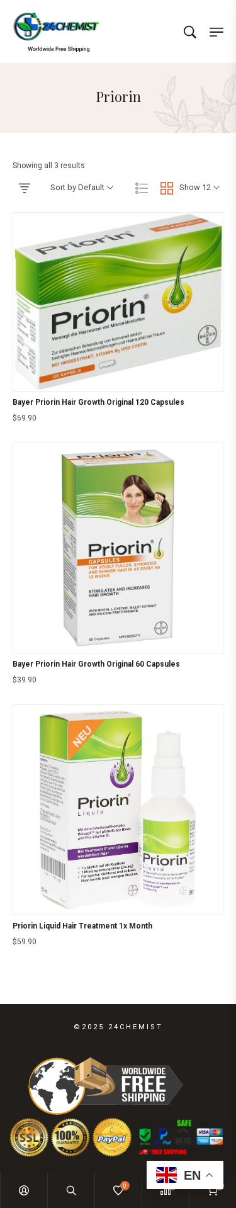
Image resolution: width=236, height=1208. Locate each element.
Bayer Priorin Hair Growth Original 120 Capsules (98, 402)
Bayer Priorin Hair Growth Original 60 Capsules (96, 664)
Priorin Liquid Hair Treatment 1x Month (82, 926)
